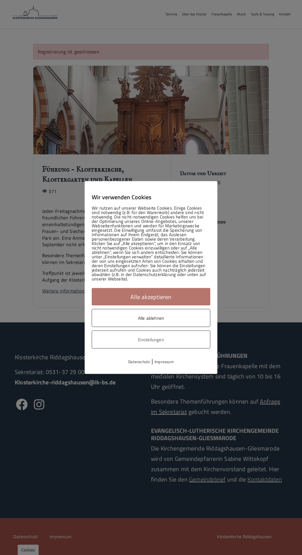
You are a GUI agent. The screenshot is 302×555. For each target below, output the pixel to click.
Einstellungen (151, 339)
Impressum (164, 362)
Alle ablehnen (151, 318)
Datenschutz (139, 362)
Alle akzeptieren (150, 296)
